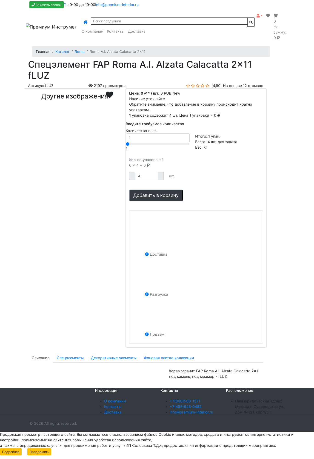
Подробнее (11, 452)
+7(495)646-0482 (186, 406)
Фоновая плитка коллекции (169, 357)
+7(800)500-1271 (185, 401)
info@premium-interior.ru (117, 4)
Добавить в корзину (156, 195)
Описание (40, 357)
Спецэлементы (70, 357)
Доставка (137, 31)
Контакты (115, 31)
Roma (80, 51)
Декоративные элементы (114, 357)
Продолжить (39, 452)
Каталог (62, 51)
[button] (259, 15)
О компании (92, 31)
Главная (43, 51)
